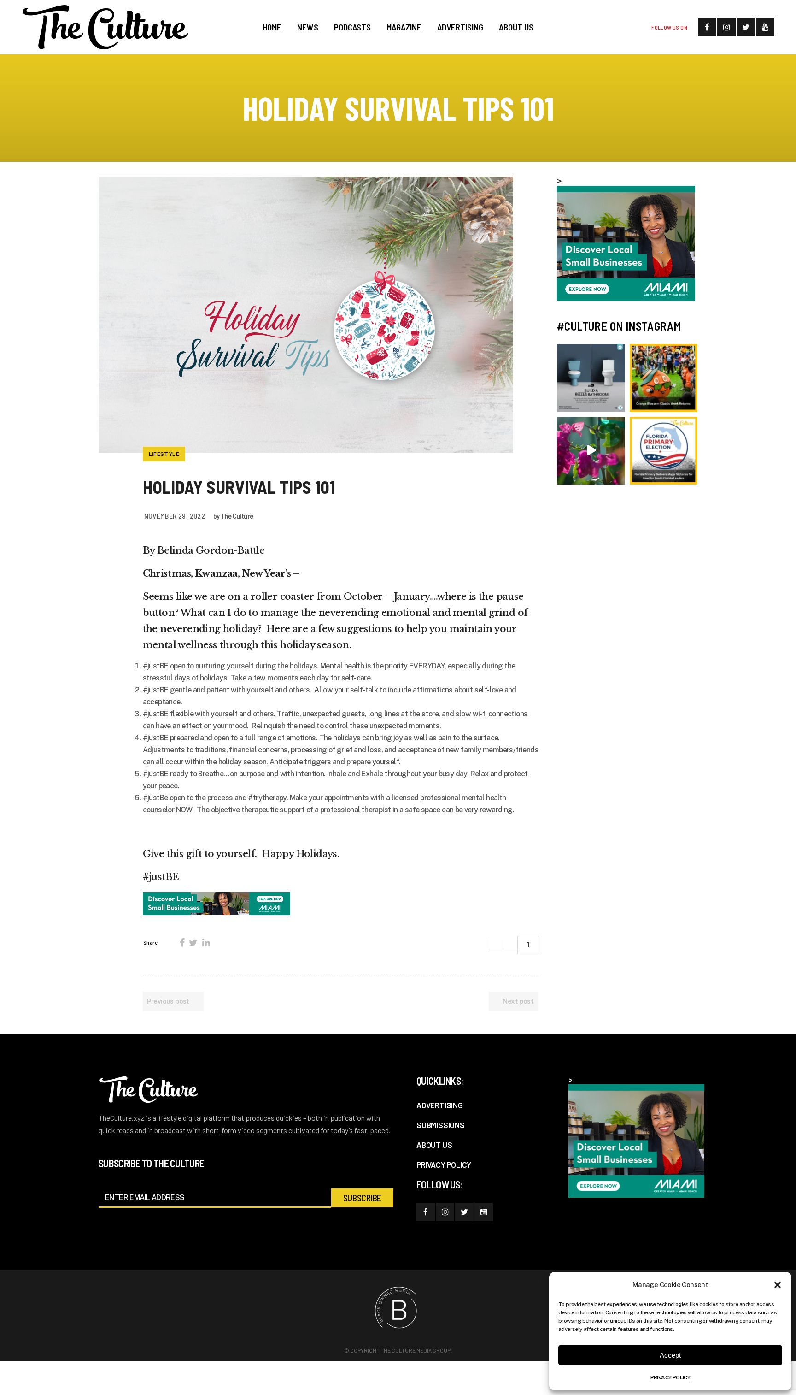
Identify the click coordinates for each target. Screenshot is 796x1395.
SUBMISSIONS (440, 1124)
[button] (777, 1284)
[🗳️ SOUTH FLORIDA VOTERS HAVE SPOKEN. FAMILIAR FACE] (664, 451)
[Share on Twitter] (193, 942)
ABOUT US (434, 1144)
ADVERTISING (439, 1105)
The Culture (237, 515)
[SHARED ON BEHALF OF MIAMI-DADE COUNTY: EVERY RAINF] (591, 451)
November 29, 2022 (174, 515)
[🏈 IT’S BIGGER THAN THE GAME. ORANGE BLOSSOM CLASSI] (664, 378)
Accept (670, 1355)
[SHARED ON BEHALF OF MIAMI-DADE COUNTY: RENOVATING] (591, 378)
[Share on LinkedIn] (206, 942)
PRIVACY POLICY (670, 1377)
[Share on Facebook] (182, 942)
